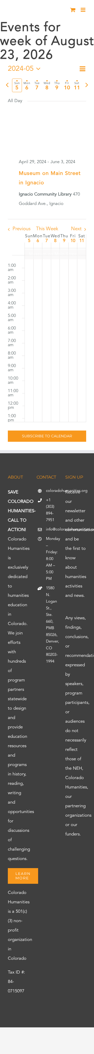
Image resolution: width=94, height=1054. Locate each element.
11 (81, 241)
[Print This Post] (47, 1036)
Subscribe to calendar (47, 436)
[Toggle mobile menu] (83, 10)
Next (76, 229)
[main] (47, 257)
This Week (47, 229)
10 (72, 241)
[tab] (17, 85)
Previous (22, 229)
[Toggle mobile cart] (72, 10)
